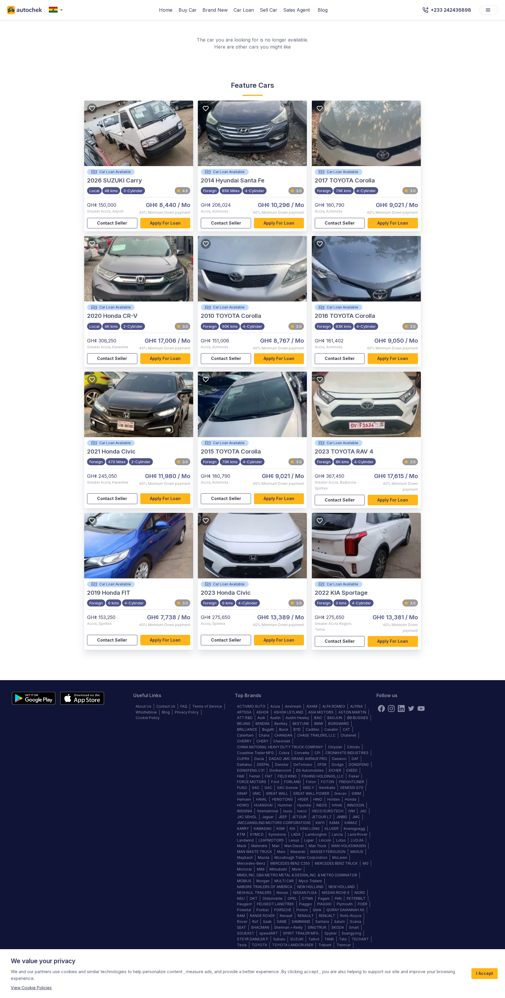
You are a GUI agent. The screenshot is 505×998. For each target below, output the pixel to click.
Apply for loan (165, 222)
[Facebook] (381, 708)
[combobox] (57, 10)
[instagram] (391, 708)
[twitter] (411, 708)
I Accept (484, 973)
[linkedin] (401, 708)
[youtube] (421, 708)
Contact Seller (112, 222)
